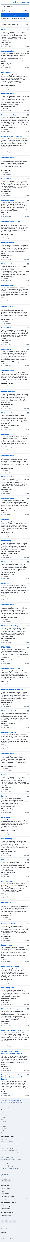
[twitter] (10, 1221)
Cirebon (3, 1124)
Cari (15, 15)
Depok (2, 1112)
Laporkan (26, 46)
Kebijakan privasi (5, 1232)
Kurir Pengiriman (7, 881)
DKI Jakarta (4, 1126)
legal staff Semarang (6, 1146)
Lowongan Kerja (5, 1208)
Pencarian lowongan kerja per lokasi (10, 1168)
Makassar (3, 1117)
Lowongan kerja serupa (7, 1196)
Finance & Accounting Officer (11, 136)
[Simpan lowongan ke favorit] (28, 30)
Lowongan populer (6, 1215)
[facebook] (2, 1221)
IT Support (5, 860)
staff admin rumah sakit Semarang (10, 1143)
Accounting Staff (7, 72)
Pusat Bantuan (5, 1193)
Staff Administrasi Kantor (10, 711)
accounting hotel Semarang (8, 1148)
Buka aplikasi (25, 2)
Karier (2, 1191)
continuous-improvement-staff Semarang (12, 1152)
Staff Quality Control (8, 732)
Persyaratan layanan (6, 1229)
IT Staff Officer (6, 647)
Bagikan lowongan (6, 1206)
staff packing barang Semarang (9, 1150)
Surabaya (3, 1133)
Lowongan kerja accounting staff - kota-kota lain (14, 1199)
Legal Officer (6, 817)
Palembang (4, 1115)
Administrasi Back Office (10, 966)
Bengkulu (3, 1121)
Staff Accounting (7, 30)
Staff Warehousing (8, 392)
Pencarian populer (6, 1107)
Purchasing (5, 796)
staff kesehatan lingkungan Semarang (11, 1159)
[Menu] (2, 2)
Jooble (12, 1238)
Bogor (2, 1119)
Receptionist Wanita (8, 924)
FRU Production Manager (10, 1009)
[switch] (27, 24)
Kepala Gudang (6, 945)
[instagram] (6, 1221)
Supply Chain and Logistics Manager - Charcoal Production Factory (12, 1077)
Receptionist (5, 775)
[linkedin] (14, 1221)
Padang (3, 1130)
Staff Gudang (6, 349)
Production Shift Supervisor (11, 1030)
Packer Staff (5, 583)
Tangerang (4, 1128)
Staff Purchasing (7, 306)
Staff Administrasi (7, 157)
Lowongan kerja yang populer (8, 1166)
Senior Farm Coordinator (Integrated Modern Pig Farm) (11, 1052)
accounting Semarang (7, 1141)
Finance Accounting (8, 115)
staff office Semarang (7, 1155)
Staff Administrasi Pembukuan (12, 689)
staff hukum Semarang (7, 1157)
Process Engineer (7, 987)
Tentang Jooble (5, 1188)
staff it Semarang (5, 1139)
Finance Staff (6, 179)
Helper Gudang (6, 838)
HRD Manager (6, 902)
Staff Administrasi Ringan (10, 221)
